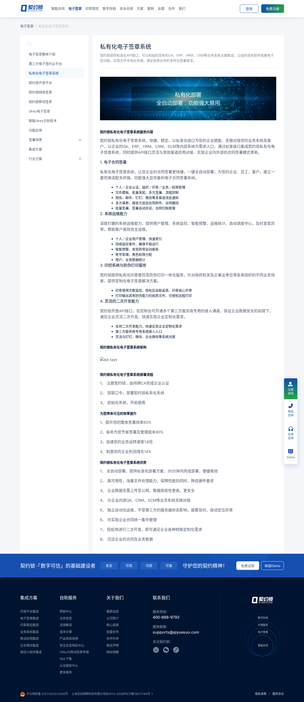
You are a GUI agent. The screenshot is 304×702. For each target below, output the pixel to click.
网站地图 (112, 652)
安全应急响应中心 (72, 645)
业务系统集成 (29, 632)
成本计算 (66, 632)
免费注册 (272, 9)
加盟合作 (112, 632)
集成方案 (35, 149)
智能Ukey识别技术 (43, 121)
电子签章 (26, 26)
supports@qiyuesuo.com (176, 632)
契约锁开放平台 (40, 83)
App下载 (66, 658)
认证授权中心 (69, 665)
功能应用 (35, 130)
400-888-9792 (166, 617)
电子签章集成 (29, 618)
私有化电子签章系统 (44, 73)
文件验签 (66, 618)
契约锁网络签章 (40, 92)
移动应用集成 (29, 638)
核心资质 (112, 625)
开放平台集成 (29, 611)
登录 (249, 9)
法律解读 (66, 625)
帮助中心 (66, 611)
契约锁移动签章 (40, 102)
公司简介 (112, 618)
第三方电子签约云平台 (45, 64)
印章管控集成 (29, 625)
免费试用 (247, 566)
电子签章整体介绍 (42, 54)
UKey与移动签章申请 (74, 652)
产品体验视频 (69, 638)
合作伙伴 (112, 638)
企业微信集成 (29, 645)
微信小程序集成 (31, 652)
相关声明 (112, 645)
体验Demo (272, 566)
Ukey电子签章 (39, 111)
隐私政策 (260, 694)
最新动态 (112, 611)
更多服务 (66, 672)
